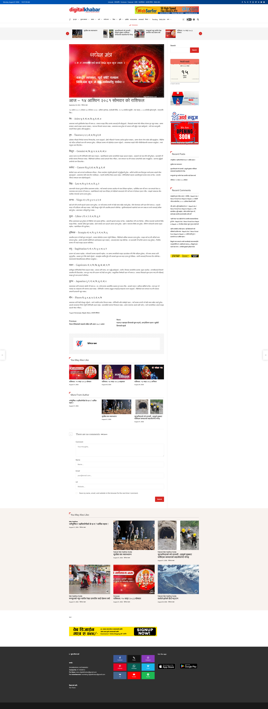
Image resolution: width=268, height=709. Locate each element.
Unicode (110, 2)
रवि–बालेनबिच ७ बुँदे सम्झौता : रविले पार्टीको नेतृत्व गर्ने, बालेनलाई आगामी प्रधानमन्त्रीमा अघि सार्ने (183, 211)
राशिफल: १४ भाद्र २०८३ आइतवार (113, 381)
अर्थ (99, 19)
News (89, 313)
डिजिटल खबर (84, 105)
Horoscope (77, 313)
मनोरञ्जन (106, 19)
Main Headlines (73, 521)
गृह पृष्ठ (75, 19)
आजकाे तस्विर (149, 2)
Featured (130, 2)
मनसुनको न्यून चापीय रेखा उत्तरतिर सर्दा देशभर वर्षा (122, 31)
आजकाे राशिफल (95, 313)
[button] (67, 33)
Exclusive (124, 2)
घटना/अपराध (133, 19)
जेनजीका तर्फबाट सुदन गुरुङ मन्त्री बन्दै (189, 224)
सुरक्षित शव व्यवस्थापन (109, 416)
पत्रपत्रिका (142, 2)
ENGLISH (157, 2)
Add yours (104, 434)
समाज (92, 19)
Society (130, 552)
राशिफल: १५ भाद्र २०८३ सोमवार (153, 31)
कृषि (120, 19)
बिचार (146, 19)
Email (78, 471)
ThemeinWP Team (153, 706)
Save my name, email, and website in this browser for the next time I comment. (108, 493)
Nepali (84, 313)
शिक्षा (114, 19)
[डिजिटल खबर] (79, 344)
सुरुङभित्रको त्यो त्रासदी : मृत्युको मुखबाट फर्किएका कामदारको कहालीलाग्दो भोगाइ (93, 32)
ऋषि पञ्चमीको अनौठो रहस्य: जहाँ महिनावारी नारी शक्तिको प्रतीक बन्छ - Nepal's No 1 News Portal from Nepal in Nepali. (184, 231)
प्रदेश (135, 2)
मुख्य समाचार (84, 19)
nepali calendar (175, 83)
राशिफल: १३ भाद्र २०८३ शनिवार (145, 381)
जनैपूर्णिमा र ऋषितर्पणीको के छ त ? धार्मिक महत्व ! (83, 401)
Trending (155, 19)
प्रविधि (127, 19)
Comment (79, 442)
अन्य (168, 19)
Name (78, 460)
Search (173, 46)
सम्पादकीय (117, 2)
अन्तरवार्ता (141, 19)
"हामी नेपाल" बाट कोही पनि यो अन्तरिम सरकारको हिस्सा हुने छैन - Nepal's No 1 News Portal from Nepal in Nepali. (184, 221)
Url (77, 482)
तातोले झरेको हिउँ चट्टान (184, 30)
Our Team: (72, 688)
